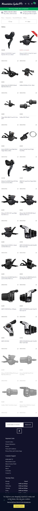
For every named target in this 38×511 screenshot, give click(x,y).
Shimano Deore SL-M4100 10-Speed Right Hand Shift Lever (9, 86)
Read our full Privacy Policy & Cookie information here (19, 502)
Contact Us (8, 473)
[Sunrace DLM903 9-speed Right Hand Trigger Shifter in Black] (9, 136)
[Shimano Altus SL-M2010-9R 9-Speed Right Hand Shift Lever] (28, 200)
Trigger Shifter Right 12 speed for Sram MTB (9, 118)
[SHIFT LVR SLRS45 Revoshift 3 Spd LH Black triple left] (28, 296)
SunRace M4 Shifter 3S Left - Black (27, 85)
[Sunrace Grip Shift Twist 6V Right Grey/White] (28, 136)
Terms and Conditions (10, 448)
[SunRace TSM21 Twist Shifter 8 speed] (9, 392)
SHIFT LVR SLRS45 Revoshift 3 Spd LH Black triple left (28, 310)
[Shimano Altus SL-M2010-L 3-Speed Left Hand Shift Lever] (9, 232)
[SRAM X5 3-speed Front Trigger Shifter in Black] (28, 168)
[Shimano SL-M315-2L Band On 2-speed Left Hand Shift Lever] (28, 40)
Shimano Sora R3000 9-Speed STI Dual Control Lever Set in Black (9, 182)
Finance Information (10, 444)
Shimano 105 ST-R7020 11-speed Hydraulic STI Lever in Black (8, 54)
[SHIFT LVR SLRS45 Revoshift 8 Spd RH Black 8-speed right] (28, 232)
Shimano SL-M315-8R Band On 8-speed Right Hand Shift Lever (9, 374)
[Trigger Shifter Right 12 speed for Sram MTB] (9, 104)
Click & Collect (9, 442)
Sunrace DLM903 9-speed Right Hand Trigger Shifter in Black (9, 150)
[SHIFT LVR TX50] (9, 328)
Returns (7, 446)
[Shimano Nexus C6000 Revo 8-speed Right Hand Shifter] (28, 392)
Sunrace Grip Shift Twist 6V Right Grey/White (27, 150)
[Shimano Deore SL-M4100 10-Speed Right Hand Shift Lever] (9, 72)
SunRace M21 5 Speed (24, 117)
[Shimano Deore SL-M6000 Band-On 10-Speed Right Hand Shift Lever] (28, 264)
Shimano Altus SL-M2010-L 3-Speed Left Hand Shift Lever (9, 246)
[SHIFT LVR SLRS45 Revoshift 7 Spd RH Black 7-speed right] (28, 328)
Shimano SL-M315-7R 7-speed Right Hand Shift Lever (9, 214)
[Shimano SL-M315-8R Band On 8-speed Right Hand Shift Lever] (9, 360)
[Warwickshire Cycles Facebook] (19, 431)
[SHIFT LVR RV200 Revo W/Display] (9, 296)
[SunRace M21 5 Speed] (28, 104)
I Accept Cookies (19, 506)
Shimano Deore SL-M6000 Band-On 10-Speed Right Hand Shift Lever (28, 278)
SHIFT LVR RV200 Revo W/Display (8, 309)
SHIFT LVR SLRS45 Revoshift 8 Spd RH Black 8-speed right (28, 246)
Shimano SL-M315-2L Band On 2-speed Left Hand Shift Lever (28, 54)
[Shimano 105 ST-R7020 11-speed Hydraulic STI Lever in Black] (9, 40)
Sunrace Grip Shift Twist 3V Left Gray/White (26, 374)
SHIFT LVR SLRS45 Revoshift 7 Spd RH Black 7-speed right (28, 342)
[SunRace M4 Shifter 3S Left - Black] (28, 72)
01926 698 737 (9, 459)
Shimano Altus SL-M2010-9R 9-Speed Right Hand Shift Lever (28, 214)
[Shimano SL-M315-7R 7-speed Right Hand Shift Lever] (9, 200)
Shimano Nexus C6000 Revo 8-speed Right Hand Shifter (27, 406)
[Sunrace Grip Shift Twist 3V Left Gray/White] (28, 360)
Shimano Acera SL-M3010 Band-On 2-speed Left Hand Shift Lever (9, 278)
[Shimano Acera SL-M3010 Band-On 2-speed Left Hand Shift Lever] (9, 264)
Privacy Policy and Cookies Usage (13, 451)
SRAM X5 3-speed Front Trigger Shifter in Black (28, 182)
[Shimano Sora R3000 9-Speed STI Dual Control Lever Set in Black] (9, 168)
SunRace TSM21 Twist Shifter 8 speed (9, 405)
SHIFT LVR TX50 (5, 341)
